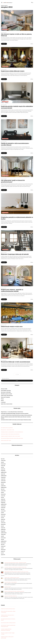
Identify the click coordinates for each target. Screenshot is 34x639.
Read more (4, 262)
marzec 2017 (3, 551)
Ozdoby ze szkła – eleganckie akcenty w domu (12, 577)
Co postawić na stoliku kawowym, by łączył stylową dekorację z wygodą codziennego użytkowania (16, 415)
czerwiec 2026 (3, 460)
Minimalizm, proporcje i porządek (6, 393)
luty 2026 (2, 467)
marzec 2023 (3, 495)
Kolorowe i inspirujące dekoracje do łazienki (15, 254)
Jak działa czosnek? (8, 586)
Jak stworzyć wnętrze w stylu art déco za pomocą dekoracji (16, 35)
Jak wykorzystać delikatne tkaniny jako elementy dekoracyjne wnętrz (12, 438)
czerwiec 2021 (3, 522)
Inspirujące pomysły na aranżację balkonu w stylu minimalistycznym (12, 431)
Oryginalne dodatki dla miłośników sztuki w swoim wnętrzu (10, 436)
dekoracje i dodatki (5, 29)
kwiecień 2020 (3, 537)
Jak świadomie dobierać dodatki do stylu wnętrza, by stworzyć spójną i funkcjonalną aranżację (16, 419)
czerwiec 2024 (3, 480)
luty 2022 (2, 517)
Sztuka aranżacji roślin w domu (6, 440)
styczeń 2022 (3, 519)
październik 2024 (3, 475)
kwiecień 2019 (3, 542)
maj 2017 (2, 547)
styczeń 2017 (3, 554)
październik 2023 (3, 487)
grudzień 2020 (3, 529)
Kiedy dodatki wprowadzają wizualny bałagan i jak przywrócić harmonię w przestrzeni (14, 413)
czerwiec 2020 (3, 534)
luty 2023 (2, 497)
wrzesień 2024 (3, 477)
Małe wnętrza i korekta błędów (6, 392)
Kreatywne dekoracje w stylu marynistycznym (15, 362)
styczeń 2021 (3, 527)
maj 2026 (2, 462)
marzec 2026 (3, 465)
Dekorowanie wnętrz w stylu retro (12, 326)
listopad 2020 (3, 531)
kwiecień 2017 (3, 549)
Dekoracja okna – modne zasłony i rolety (7, 429)
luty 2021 (2, 526)
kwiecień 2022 (3, 514)
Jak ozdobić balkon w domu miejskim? (11, 582)
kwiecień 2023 (3, 494)
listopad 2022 (3, 502)
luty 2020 (2, 539)
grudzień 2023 (3, 485)
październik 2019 (3, 541)
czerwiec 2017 (3, 546)
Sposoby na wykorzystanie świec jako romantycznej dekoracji (14, 591)
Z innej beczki (3, 402)
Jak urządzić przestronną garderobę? (7, 427)
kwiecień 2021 (3, 524)
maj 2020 (2, 536)
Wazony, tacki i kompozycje (5, 397)
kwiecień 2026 (3, 463)
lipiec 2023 (2, 489)
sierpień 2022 (3, 507)
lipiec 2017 (2, 544)
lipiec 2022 (2, 509)
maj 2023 (2, 492)
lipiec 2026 (2, 458)
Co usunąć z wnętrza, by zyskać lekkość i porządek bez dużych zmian (15, 567)
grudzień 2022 (3, 500)
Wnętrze (2, 398)
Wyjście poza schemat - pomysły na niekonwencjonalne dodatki (12, 290)
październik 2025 (3, 472)
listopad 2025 (3, 470)
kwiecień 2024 (3, 482)
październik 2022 (3, 504)
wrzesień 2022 (3, 505)
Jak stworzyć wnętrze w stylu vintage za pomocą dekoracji (10, 434)
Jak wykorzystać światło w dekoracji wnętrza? (8, 622)
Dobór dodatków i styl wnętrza (6, 390)
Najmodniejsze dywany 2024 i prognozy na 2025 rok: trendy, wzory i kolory (16, 571)
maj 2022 (2, 512)
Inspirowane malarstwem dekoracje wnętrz (8, 608)
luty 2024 (2, 484)
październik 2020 (3, 532)
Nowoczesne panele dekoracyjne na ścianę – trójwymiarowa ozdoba (15, 562)
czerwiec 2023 (3, 490)
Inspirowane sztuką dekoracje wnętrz (12, 71)
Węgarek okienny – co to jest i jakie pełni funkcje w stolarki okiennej (12, 411)
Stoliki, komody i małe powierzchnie (7, 395)
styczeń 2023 (3, 499)
